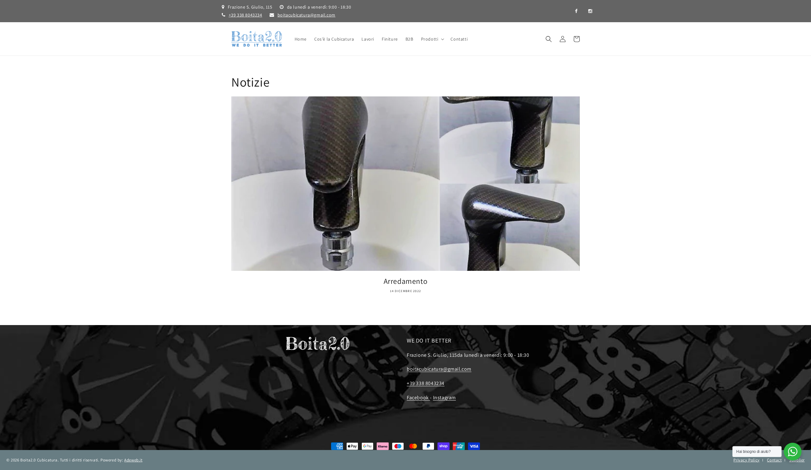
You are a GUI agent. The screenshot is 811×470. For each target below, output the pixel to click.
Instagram (444, 397)
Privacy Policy (746, 460)
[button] (432, 39)
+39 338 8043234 (245, 15)
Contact (774, 460)
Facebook (418, 397)
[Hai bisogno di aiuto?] (792, 451)
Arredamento (406, 281)
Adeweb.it (133, 460)
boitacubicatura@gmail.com (306, 15)
